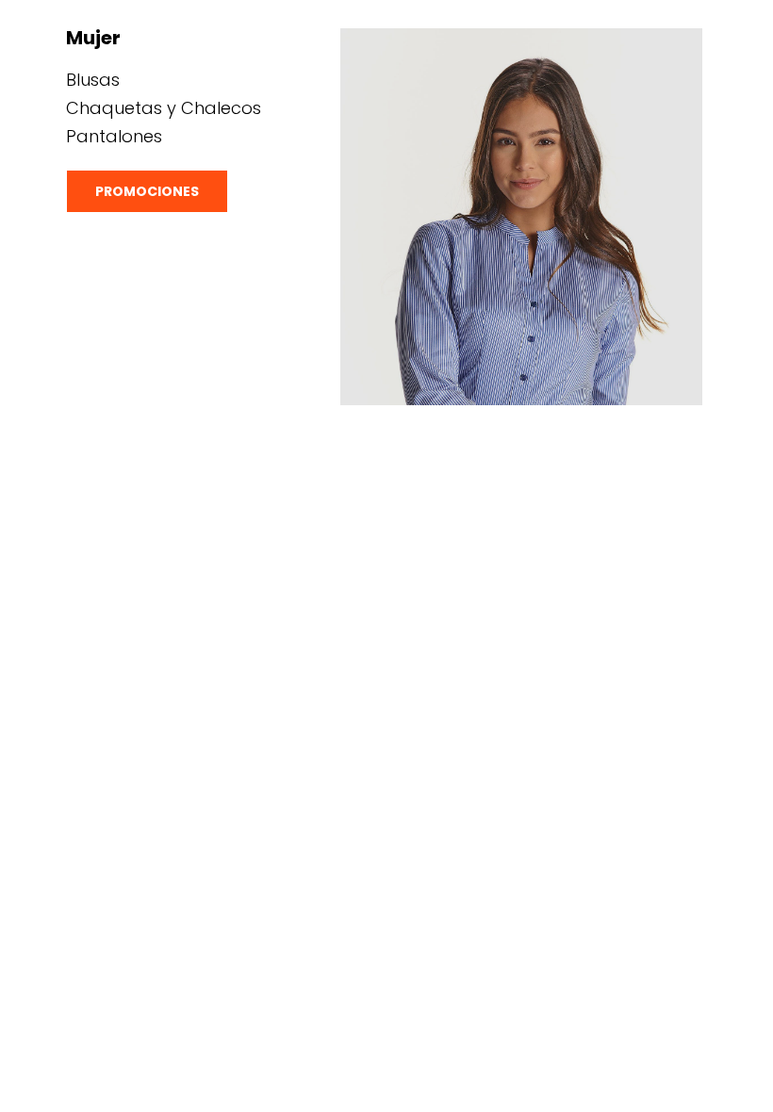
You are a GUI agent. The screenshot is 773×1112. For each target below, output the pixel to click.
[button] (147, 191)
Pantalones (114, 136)
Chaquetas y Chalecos (163, 108)
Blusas (93, 79)
